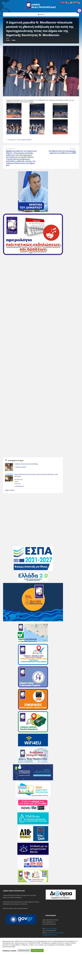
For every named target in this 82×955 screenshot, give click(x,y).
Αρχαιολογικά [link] (21, 467)
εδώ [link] (13, 947)
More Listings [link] (9, 490)
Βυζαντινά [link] (19, 486)
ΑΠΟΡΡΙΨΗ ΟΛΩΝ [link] (24, 950)
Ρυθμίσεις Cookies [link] (9, 950)
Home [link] (8, 40)
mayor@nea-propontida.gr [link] (55, 933)
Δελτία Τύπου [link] (27, 140)
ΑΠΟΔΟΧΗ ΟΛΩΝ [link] (37, 950)
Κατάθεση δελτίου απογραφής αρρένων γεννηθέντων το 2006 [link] (62, 152)
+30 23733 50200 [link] (50, 928)
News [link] (14, 40)
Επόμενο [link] (73, 148)
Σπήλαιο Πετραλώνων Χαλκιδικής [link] (26, 464)
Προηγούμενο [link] (10, 148)
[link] (79, 10)
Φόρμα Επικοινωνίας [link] (49, 935)
